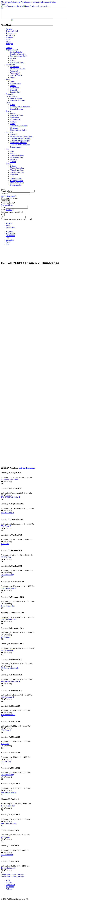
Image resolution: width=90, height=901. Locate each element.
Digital (12, 77)
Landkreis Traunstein (18, 54)
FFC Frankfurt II (7, 650)
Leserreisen (14, 117)
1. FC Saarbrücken (8, 606)
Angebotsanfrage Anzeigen (20, 138)
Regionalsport (11, 33)
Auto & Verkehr (16, 75)
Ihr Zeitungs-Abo (16, 157)
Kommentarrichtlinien (18, 130)
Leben (8, 103)
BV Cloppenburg (7, 575)
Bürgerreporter (15, 185)
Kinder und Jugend (17, 62)
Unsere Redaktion (17, 168)
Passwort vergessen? (8, 196)
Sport (8, 79)
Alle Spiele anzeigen (27, 468)
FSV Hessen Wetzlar (8, 588)
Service (8, 111)
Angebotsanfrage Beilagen (20, 141)
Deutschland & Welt (17, 69)
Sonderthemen (15, 147)
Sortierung (5, 219)
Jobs (48, 2)
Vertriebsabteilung (17, 170)
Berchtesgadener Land (18, 56)
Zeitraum (4, 212)
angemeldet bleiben (11, 198)
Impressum (10, 887)
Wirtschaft (14, 71)
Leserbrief (14, 174)
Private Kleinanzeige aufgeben (21, 136)
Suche (3, 207)
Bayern (13, 58)
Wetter (8, 42)
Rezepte (13, 122)
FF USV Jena (6, 557)
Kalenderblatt (15, 119)
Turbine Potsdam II (8, 715)
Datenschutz (10, 885)
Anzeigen (9, 44)
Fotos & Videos (11, 96)
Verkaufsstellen (16, 179)
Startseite (9, 29)
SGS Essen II (6, 526)
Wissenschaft (15, 73)
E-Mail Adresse (6, 191)
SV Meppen (5, 637)
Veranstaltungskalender (18, 126)
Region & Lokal (12, 31)
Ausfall (13, 162)
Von (2, 214)
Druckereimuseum (17, 183)
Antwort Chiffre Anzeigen (20, 145)
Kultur (8, 39)
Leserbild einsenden (17, 100)
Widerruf (9, 889)
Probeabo (28, 2)
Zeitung (8, 164)
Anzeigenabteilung (17, 172)
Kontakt (53, 2)
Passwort (4, 194)
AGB (8, 880)
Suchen (9, 210)
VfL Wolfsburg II (7, 513)
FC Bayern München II (9, 479)
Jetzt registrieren (7, 205)
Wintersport (14, 88)
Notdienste (14, 128)
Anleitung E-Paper (18, 2)
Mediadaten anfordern (18, 143)
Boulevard (9, 37)
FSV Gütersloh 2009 (8, 619)
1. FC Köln (5, 544)
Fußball (13, 86)
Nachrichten (10, 35)
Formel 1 (13, 90)
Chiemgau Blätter (39, 2)
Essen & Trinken (16, 109)
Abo (2, 2)
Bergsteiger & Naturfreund (20, 107)
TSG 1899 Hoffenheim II (10, 497)
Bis (2, 217)
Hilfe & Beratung (16, 115)
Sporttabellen (15, 92)
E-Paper (8, 2)
